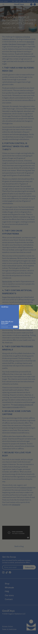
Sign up (15, 326)
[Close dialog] (37, 305)
